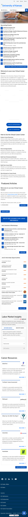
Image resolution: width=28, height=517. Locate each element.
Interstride (5, 433)
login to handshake (14, 129)
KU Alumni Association (6, 508)
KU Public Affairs (5, 484)
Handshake (5, 451)
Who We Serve (4, 10)
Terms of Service (9, 513)
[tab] (8, 328)
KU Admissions (4, 496)
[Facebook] (2, 479)
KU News (3, 487)
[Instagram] (5, 479)
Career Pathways (13, 10)
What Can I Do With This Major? (10, 416)
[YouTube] (15, 479)
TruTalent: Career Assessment (9, 382)
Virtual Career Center (12, 194)
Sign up (21, 1)
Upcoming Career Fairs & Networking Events (16, 66)
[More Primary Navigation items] (26, 10)
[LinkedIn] (9, 479)
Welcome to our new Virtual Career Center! (12, 189)
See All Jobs (22, 308)
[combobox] (14, 338)
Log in (18, 1)
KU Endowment (5, 499)
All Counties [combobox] (6, 348)
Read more (23, 205)
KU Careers (3, 505)
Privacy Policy (3, 513)
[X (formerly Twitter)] (12, 479)
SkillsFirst (4, 363)
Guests (25, 1)
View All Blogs (5, 211)
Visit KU (3, 493)
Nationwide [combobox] (6, 343)
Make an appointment (14, 124)
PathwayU (4, 399)
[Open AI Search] (24, 513)
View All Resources (21, 467)
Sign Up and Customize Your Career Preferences (14, 219)
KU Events (3, 502)
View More (22, 252)
